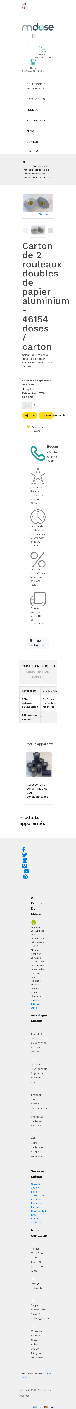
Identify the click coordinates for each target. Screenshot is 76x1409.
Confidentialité (40, 1210)
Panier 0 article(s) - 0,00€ (43, 56)
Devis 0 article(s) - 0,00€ (33, 69)
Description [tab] (38, 671)
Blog (30, 131)
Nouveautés (36, 120)
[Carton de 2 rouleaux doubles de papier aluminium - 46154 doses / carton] (38, 230)
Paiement (37, 1199)
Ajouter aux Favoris (38, 429)
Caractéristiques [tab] (38, 666)
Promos (33, 110)
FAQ (33, 1214)
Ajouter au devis (48, 415)
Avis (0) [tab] (38, 677)
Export (35, 1207)
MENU (33, 151)
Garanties (37, 1183)
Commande (38, 1195)
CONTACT (33, 142)
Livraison (36, 1203)
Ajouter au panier (31, 415)
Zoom (46, 213)
